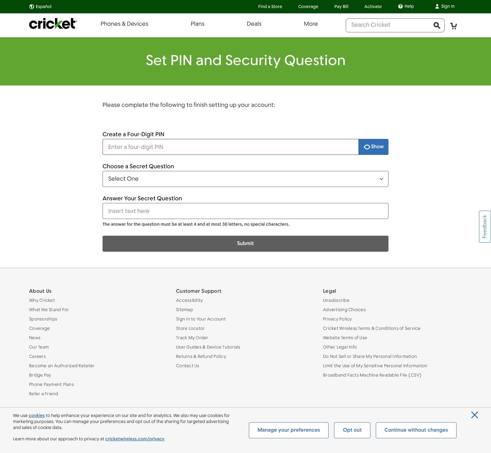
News (34, 338)
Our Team (39, 347)
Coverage (308, 7)
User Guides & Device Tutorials (208, 347)
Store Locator (190, 328)
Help (409, 6)
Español (43, 7)
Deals (254, 24)
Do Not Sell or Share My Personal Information (370, 357)
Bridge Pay (40, 375)
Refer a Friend (43, 394)
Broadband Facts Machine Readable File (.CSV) (372, 375)
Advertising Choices (344, 310)
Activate (373, 7)
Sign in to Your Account (201, 319)
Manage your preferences (289, 430)
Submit (245, 243)
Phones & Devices (124, 24)
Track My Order (192, 338)
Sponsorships (43, 319)
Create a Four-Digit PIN (133, 135)
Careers (37, 357)
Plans (197, 24)
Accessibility (189, 300)
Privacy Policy (337, 319)
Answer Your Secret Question (142, 199)
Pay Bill (341, 7)
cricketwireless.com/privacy (134, 439)
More (311, 24)
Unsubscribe (336, 300)
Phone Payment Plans (51, 385)
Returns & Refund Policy (201, 357)
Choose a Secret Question (138, 167)
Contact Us (187, 366)
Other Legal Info (340, 347)
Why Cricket (42, 300)
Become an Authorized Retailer (62, 366)
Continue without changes (416, 430)
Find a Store (270, 7)
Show (377, 147)
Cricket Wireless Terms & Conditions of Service (372, 328)
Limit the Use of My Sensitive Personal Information (375, 366)
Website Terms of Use (345, 338)
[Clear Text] (350, 147)
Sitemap (184, 310)
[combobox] (388, 25)
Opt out (352, 430)
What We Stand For (49, 310)
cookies (37, 416)
